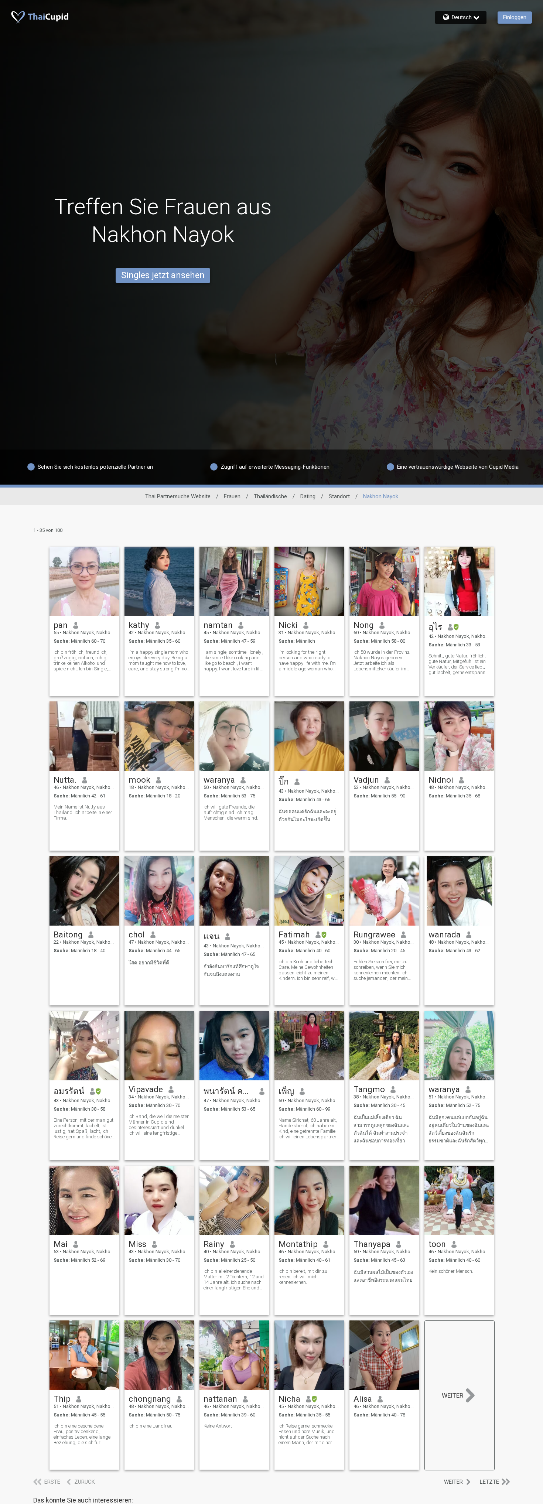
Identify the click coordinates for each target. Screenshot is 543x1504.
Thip (62, 1399)
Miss (137, 1244)
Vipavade (146, 1089)
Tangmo (369, 1089)
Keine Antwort (218, 1426)
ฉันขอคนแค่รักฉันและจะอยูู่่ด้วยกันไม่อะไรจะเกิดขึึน (308, 815)
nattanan (220, 1399)
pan (61, 625)
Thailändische (270, 496)
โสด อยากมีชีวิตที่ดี (149, 962)
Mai (61, 1244)
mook (139, 780)
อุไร (435, 627)
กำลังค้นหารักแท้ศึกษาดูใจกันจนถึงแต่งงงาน (231, 970)
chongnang (150, 1399)
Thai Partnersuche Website (178, 496)
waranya (219, 780)
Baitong (68, 934)
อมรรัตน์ (69, 1091)
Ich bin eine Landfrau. (151, 1426)
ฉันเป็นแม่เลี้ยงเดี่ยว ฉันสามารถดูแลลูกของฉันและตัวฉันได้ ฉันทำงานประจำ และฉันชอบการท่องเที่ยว (381, 1129)
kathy (139, 625)
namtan (218, 625)
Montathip (298, 1244)
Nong (364, 625)
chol (137, 934)
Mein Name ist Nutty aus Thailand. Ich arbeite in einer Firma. (83, 812)
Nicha (289, 1399)
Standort (339, 496)
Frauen (232, 496)
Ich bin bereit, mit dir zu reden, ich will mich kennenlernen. (303, 1276)
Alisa (363, 1399)
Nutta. (65, 780)
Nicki (288, 625)
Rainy (214, 1244)
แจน (211, 936)
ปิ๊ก (284, 781)
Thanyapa (372, 1244)
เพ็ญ (286, 1091)
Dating (307, 496)
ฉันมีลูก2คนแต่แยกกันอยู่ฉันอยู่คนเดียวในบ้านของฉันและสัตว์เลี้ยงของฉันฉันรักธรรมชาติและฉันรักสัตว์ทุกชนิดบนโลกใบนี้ (458, 1130)
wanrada (444, 934)
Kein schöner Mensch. (450, 1271)
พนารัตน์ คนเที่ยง (229, 1091)
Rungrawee (374, 934)
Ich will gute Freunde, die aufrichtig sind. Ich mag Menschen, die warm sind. (231, 812)
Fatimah (294, 934)
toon (437, 1244)
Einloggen (514, 17)
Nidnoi (440, 780)
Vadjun (366, 780)
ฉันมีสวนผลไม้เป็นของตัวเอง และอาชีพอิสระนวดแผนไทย (383, 1276)
